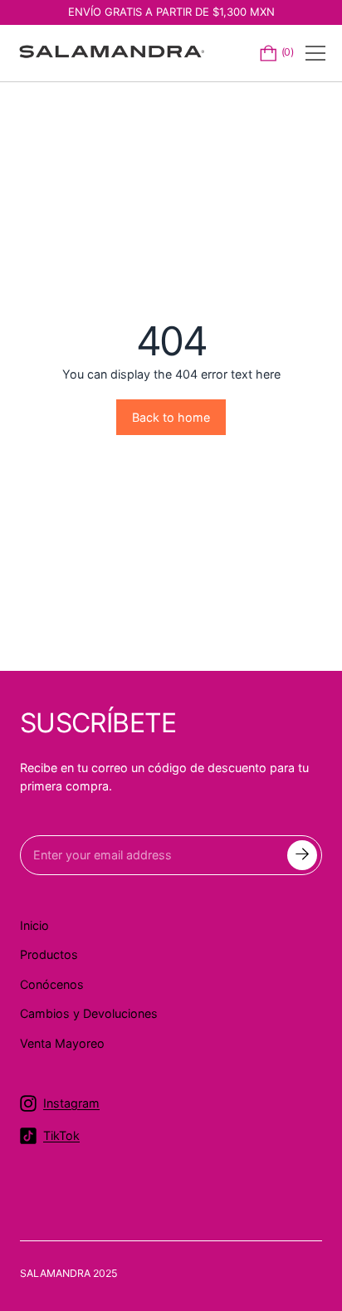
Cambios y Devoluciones (89, 1013)
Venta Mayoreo (62, 1043)
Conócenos (52, 984)
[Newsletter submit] (302, 855)
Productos (49, 954)
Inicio (34, 925)
